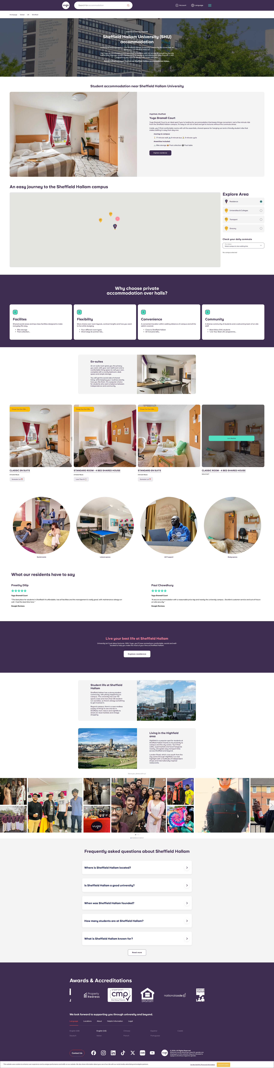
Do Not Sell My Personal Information (202, 1064)
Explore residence (160, 153)
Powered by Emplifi (138, 838)
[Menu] (210, 5)
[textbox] (243, 245)
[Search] (128, 5)
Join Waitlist (231, 438)
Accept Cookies (223, 1064)
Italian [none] (99, 1036)
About (99, 1021)
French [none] (126, 1036)
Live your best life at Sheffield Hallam (137, 638)
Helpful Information (115, 1021)
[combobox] (243, 245)
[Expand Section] (15, 312)
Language (74, 1021)
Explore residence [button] (137, 654)
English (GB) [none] (75, 1031)
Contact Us (77, 1053)
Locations (87, 1021)
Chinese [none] (127, 1031)
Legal (130, 1021)
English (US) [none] (101, 1031)
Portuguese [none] (155, 1036)
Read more (137, 952)
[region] (137, 1064)
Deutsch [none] (73, 1036)
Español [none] (153, 1031)
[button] (115, 227)
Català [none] (180, 1031)
